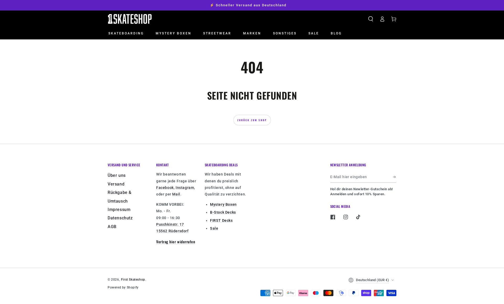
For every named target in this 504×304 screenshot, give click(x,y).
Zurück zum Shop (252, 120)
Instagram (185, 188)
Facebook (165, 188)
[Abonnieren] (394, 177)
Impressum (119, 209)
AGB (112, 226)
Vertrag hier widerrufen (175, 241)
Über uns (117, 175)
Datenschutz (120, 217)
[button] (370, 19)
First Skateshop (133, 279)
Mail (176, 194)
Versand (116, 184)
